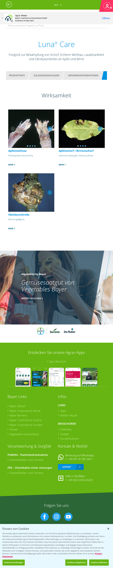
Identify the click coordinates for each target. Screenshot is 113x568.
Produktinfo (17, 75)
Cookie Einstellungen (13, 562)
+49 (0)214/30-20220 (80, 480)
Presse (14, 429)
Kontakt (66, 466)
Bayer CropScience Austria (25, 420)
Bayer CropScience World (25, 411)
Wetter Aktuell (68, 415)
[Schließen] (2, 18)
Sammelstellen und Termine (26, 460)
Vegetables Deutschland (24, 434)
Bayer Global (17, 406)
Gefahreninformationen (83, 75)
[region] (56, 546)
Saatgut (64, 434)
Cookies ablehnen (99, 562)
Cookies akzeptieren (76, 562)
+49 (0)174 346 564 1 (80, 459)
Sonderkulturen (69, 438)
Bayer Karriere (18, 415)
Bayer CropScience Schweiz (26, 425)
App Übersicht (57, 361)
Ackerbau (66, 429)
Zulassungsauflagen (46, 75)
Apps (63, 411)
